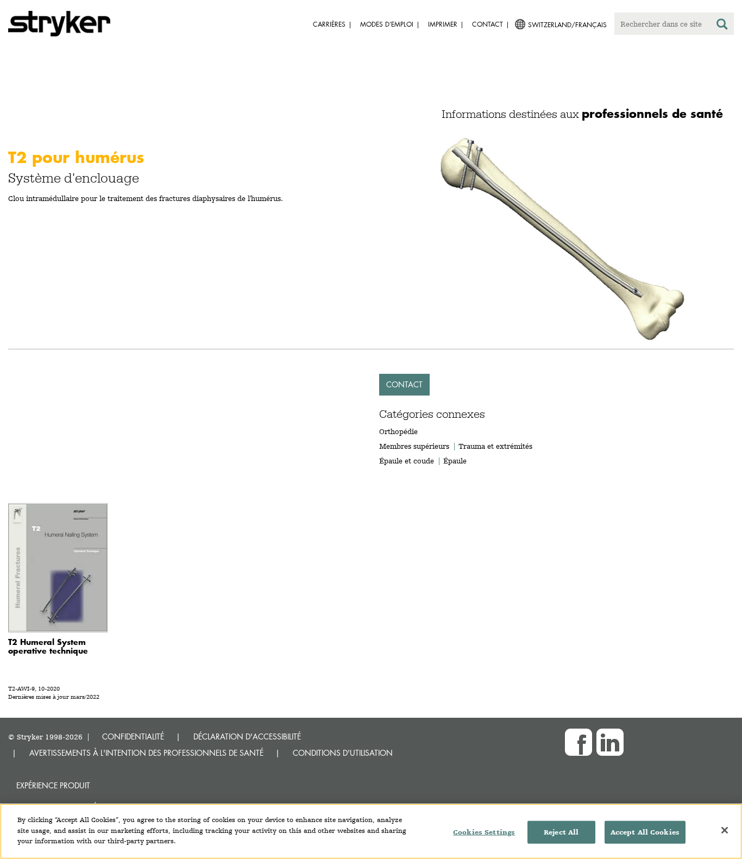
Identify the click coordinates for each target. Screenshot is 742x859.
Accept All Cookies (645, 832)
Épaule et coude (406, 460)
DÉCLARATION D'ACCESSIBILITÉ (247, 736)
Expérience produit (53, 785)
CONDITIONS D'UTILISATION (343, 753)
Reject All (561, 832)
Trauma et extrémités (495, 446)
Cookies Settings (484, 832)
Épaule (455, 460)
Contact (404, 384)
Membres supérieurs (414, 446)
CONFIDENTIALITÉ (133, 736)
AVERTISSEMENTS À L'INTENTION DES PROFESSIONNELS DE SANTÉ (146, 753)
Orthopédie (398, 431)
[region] (371, 831)
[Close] (725, 830)
